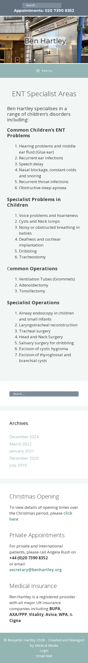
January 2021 (21, 451)
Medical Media (46, 645)
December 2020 (24, 458)
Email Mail (44, 655)
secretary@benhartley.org (35, 569)
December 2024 (24, 436)
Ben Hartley (45, 41)
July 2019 (18, 465)
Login (44, 650)
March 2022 (20, 444)
